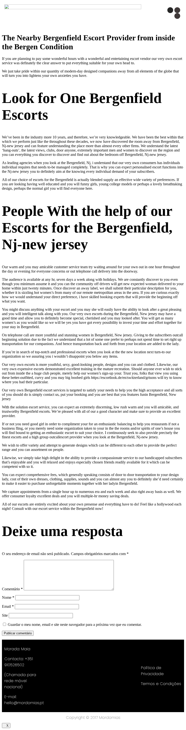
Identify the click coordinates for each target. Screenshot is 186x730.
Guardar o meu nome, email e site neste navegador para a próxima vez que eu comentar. (75, 624)
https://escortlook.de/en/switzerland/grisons (123, 378)
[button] (104, 15)
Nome (8, 597)
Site (5, 615)
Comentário (12, 589)
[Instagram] (170, 10)
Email (8, 606)
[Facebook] (177, 10)
